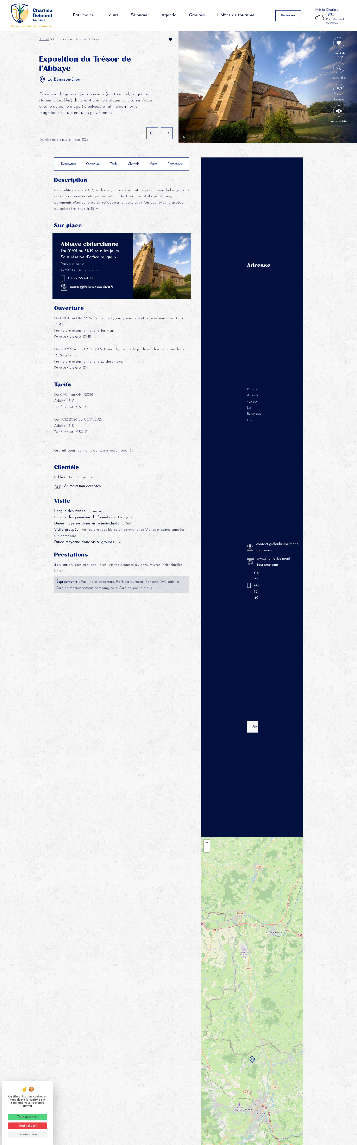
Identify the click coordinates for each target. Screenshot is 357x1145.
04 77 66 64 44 (81, 278)
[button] (152, 133)
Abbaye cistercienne (89, 244)
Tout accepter (27, 1117)
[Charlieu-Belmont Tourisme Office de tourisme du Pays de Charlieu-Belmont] (31, 15)
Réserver (288, 15)
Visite (153, 164)
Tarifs (113, 164)
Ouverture (93, 164)
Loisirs (112, 15)
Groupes (197, 15)
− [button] (207, 849)
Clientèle (133, 164)
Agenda (169, 15)
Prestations (175, 164)
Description (68, 164)
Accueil (44, 39)
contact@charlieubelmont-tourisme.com (256, 547)
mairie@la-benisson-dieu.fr (91, 287)
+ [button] (207, 842)
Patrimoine (83, 15)
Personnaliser (27, 1134)
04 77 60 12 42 (255, 585)
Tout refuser (27, 1125)
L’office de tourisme (236, 15)
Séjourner (140, 15)
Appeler (255, 727)
